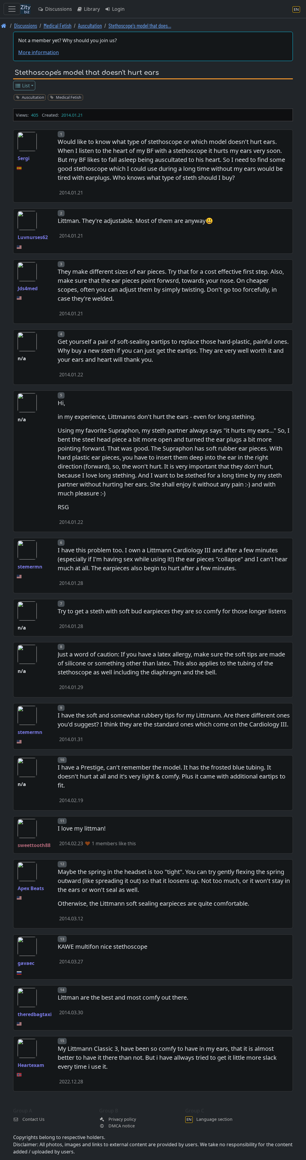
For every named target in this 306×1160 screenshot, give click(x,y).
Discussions (58, 9)
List (25, 85)
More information (38, 52)
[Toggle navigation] (12, 9)
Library (91, 9)
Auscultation (90, 25)
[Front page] (3, 25)
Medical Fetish (57, 25)
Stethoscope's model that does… (139, 25)
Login (118, 9)
